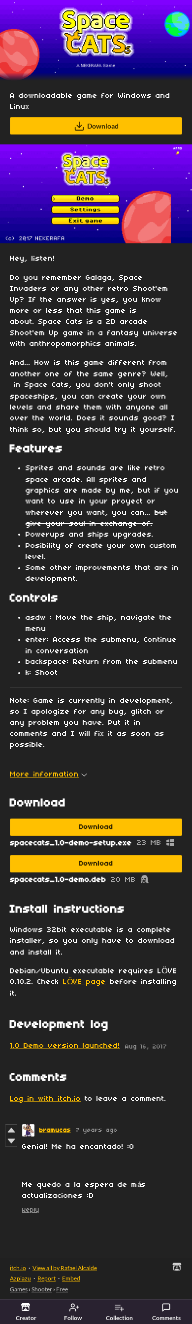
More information (44, 774)
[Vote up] (11, 1130)
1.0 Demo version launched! (65, 1046)
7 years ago (97, 1130)
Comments (166, 1318)
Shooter (42, 1289)
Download (103, 126)
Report (46, 1278)
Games (19, 1289)
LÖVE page (84, 982)
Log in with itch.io (45, 1099)
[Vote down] (11, 1141)
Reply (30, 1210)
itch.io (18, 1268)
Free (62, 1289)
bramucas (55, 1130)
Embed (71, 1278)
